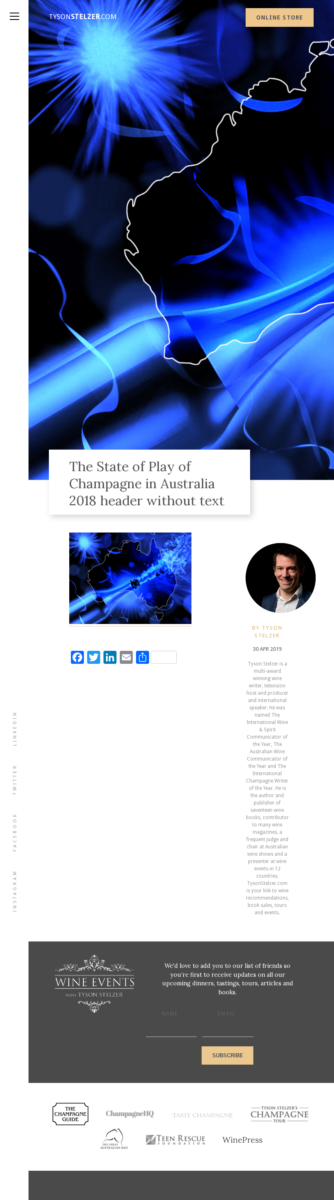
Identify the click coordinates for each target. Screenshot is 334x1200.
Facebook (15, 832)
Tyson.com (82, 17)
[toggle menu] (14, 8)
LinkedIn (15, 728)
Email (226, 1014)
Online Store (279, 17)
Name (170, 1014)
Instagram (15, 891)
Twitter (15, 779)
